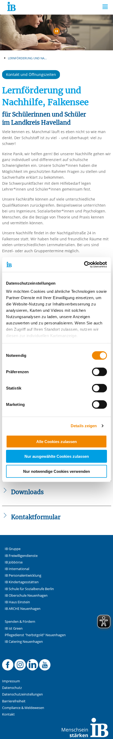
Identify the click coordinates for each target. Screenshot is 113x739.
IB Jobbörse (14, 562)
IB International (17, 569)
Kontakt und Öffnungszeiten (31, 74)
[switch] (99, 371)
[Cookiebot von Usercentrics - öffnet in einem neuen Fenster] (84, 264)
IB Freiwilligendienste (21, 555)
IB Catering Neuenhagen (24, 641)
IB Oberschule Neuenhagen (26, 595)
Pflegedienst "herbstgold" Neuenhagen (35, 635)
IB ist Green (14, 628)
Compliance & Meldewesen (23, 708)
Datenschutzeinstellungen (22, 694)
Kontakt (8, 714)
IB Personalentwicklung (23, 575)
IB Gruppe (12, 549)
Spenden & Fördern (20, 621)
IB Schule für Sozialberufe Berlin (29, 589)
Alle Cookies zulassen (56, 441)
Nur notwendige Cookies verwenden (56, 471)
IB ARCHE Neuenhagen (22, 608)
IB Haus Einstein (17, 602)
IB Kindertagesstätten (22, 582)
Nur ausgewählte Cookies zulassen (56, 456)
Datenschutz (12, 687)
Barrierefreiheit (13, 701)
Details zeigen (84, 426)
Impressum (11, 681)
